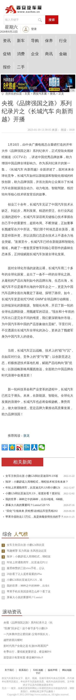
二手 (21, 67)
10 (3, 597)
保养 (49, 40)
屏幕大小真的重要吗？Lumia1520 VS (27, 505)
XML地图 (38, 670)
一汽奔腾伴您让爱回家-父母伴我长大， (27, 634)
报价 (7, 67)
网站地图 (67, 670)
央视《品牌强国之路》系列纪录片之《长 (28, 622)
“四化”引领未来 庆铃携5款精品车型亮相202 (31, 510)
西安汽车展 (40, 93)
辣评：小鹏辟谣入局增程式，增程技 (28, 556)
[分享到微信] (42, 447)
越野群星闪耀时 (13, 640)
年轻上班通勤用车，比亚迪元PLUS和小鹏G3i (32, 487)
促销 (7, 54)
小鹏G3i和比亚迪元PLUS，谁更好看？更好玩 (32, 493)
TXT (38, 673)
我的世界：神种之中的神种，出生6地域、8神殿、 (35, 499)
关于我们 (9, 670)
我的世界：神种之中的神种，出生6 (28, 585)
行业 (63, 40)
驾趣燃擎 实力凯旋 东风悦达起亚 (27, 550)
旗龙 (26, 435)
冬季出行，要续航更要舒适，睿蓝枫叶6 (27, 651)
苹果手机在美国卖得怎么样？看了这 (28, 591)
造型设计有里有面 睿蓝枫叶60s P (23, 657)
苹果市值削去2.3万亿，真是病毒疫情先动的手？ (34, 516)
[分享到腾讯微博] (27, 447)
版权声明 (52, 670)
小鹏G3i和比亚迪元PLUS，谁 (24, 579)
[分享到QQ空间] (12, 447)
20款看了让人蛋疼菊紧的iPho (24, 574)
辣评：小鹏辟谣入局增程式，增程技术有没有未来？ (36, 481)
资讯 (7, 40)
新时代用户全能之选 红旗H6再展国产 (26, 645)
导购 (35, 40)
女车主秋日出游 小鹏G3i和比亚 (25, 544)
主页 (27, 93)
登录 (34, 29)
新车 (21, 40)
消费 (21, 54)
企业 (35, 54)
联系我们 (23, 670)
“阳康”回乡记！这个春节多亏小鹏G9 (25, 628)
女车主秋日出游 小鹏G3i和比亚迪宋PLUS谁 (31, 476)
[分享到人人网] (34, 447)
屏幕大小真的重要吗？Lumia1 (25, 597)
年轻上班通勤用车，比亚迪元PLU (27, 562)
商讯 (49, 54)
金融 (63, 54)
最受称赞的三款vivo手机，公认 (25, 568)
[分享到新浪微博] (19, 447)
